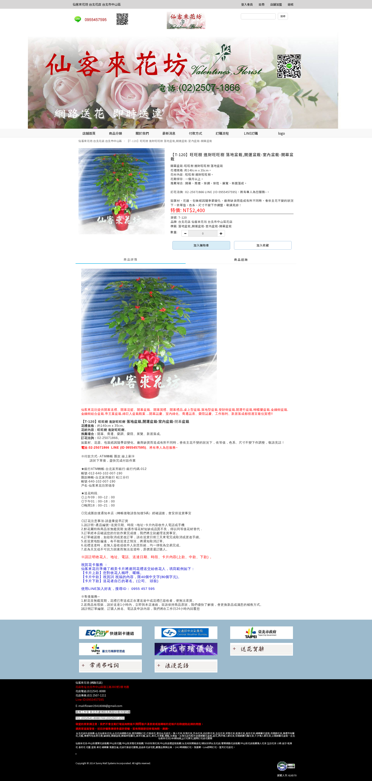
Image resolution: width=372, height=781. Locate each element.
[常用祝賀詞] (261, 649)
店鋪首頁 (89, 133)
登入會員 (247, 4)
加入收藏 (263, 245)
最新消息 (169, 133)
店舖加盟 (276, 4)
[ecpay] (110, 632)
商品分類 (115, 133)
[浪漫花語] (186, 665)
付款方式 (195, 133)
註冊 (261, 4)
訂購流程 (222, 133)
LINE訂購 (251, 133)
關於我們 (142, 133)
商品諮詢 (241, 259)
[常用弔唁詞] (110, 665)
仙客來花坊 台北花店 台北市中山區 (97, 4)
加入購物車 (201, 245)
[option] (186, 80)
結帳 (291, 4)
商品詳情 (131, 259)
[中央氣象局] (186, 632)
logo (281, 133)
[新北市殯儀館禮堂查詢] (186, 649)
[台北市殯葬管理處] (110, 649)
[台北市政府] (261, 632)
